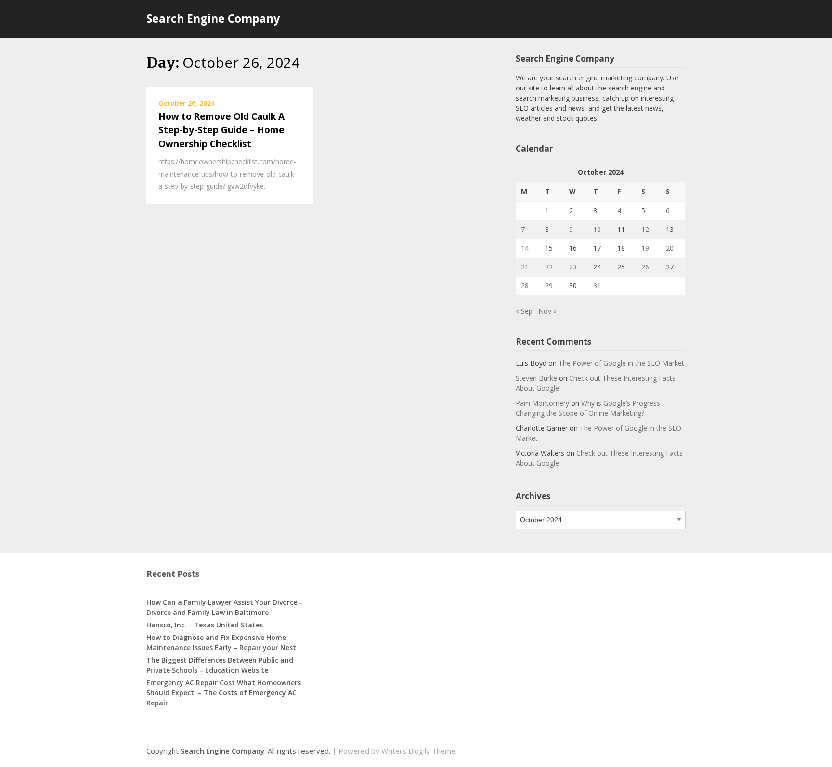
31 (597, 285)
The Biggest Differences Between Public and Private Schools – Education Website (219, 665)
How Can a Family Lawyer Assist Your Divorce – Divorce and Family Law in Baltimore (224, 607)
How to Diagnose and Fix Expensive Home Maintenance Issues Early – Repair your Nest (221, 642)
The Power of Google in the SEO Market (621, 363)
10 (597, 229)
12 (645, 229)
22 (549, 266)
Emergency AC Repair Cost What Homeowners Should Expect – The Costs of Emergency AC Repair (223, 692)
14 (525, 248)
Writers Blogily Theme (418, 750)
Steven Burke (536, 378)
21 (525, 266)
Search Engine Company (213, 18)
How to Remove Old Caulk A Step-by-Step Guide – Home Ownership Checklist (221, 130)
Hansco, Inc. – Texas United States (204, 624)
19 (645, 248)
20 (670, 248)
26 (645, 266)
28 (525, 285)
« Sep (524, 311)
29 (549, 285)
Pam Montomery (542, 403)
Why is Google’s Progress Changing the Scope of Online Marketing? (588, 408)
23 (573, 266)
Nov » (547, 311)
